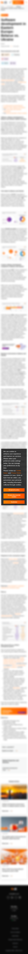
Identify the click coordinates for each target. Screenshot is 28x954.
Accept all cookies (14, 490)
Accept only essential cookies (14, 495)
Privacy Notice (16, 473)
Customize (14, 502)
